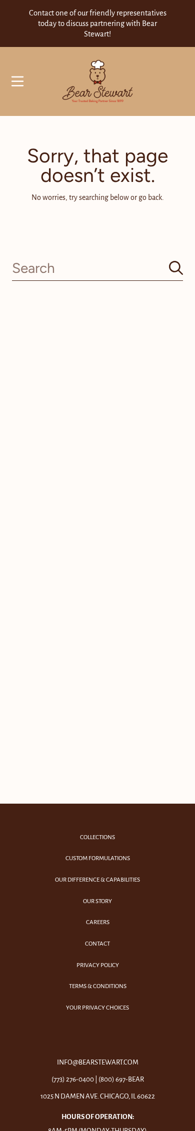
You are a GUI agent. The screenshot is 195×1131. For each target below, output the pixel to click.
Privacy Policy (97, 965)
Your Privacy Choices (97, 1008)
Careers (98, 922)
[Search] (176, 268)
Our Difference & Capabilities (97, 880)
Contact (97, 944)
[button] (17, 81)
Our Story (97, 901)
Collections (97, 837)
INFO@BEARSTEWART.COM (97, 1062)
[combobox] (97, 268)
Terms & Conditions (97, 986)
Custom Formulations (98, 858)
